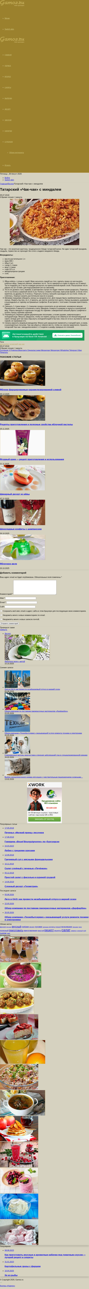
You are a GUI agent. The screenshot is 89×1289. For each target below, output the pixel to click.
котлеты (52, 927)
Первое (8, 66)
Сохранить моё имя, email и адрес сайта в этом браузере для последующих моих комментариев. (44, 611)
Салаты (8, 87)
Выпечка (8, 98)
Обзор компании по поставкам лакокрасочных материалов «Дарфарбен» (36, 711)
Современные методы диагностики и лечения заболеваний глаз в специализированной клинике (46, 755)
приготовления (30, 930)
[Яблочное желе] (22, 559)
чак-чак (21, 344)
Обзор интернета (16, 153)
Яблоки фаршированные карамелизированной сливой (30, 389)
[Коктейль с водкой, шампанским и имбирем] (19, 961)
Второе (8, 77)
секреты (73, 931)
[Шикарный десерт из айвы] (22, 490)
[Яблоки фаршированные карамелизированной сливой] (22, 385)
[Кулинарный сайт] (12, 6)
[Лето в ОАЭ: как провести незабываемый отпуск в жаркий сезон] (17, 687)
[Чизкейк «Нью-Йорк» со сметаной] (19, 1039)
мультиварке (66, 927)
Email (3, 602)
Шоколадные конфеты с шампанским (21, 529)
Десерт (8, 109)
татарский (13, 344)
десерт (32, 927)
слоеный (80, 931)
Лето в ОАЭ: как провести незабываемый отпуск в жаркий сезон (32, 689)
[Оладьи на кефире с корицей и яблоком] (19, 1141)
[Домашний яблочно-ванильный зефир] (19, 1244)
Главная (3, 184)
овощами (75, 927)
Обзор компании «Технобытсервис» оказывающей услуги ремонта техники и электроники (43, 733)
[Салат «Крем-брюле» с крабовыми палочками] (19, 1089)
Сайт (2, 607)
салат (66, 930)
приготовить (16, 930)
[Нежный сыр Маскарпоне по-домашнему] (19, 1218)
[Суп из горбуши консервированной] (22, 1115)
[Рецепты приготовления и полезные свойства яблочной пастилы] (22, 420)
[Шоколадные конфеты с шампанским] (22, 524)
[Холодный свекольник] (20, 987)
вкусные (8, 927)
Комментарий (6, 594)
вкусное (3, 927)
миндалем (4, 344)
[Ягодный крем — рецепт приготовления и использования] (22, 455)
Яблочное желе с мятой (15, 662)
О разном (9, 142)
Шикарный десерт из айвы (15, 494)
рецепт (49, 930)
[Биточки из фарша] (17, 1013)
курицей (58, 927)
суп (84, 931)
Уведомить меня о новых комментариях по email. (24, 615)
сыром (3, 933)
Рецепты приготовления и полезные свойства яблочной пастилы (36, 424)
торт (8, 933)
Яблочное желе (8, 564)
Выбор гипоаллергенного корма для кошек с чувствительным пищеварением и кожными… (44, 777)
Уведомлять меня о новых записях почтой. (21, 619)
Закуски (8, 120)
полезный (4, 931)
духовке (38, 927)
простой (41, 931)
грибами (25, 927)
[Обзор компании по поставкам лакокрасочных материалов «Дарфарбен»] (17, 709)
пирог (80, 927)
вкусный (16, 926)
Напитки (8, 131)
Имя (2, 598)
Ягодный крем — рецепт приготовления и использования (32, 459)
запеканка (46, 927)
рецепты (57, 931)
